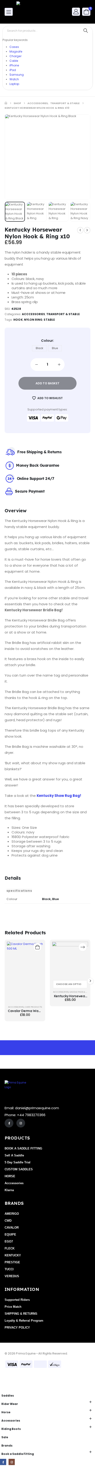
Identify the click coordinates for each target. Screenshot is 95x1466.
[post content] (25, 972)
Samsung (16, 75)
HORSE (10, 1176)
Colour (47, 340)
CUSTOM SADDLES (19, 1169)
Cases (14, 47)
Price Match (13, 1306)
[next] (87, 230)
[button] (16, 157)
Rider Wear (9, 1404)
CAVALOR (12, 1227)
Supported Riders (17, 1299)
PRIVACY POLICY (17, 1327)
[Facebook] (9, 1123)
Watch (14, 79)
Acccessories (33, 314)
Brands (6, 1445)
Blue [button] (55, 348)
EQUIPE (10, 1234)
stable (49, 320)
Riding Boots (11, 1429)
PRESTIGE (12, 1262)
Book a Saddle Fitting (17, 1454)
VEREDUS (12, 1276)
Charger (15, 56)
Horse (5, 1412)
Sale (4, 1437)
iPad (12, 70)
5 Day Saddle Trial (17, 1162)
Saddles (7, 1396)
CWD (8, 1220)
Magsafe (15, 51)
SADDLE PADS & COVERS (82, 991)
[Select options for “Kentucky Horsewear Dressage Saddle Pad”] (82, 947)
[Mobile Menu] (9, 12)
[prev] (80, 230)
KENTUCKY (13, 1255)
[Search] (85, 30)
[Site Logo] (29, 11)
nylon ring (33, 320)
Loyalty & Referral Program (24, 1320)
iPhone (14, 65)
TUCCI (9, 1269)
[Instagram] (20, 1123)
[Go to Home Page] (6, 103)
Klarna (9, 1190)
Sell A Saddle (14, 1155)
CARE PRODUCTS (33, 1006)
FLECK (10, 1248)
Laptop (14, 84)
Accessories (10, 1421)
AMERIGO (12, 1213)
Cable (13, 61)
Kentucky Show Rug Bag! (59, 795)
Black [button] (39, 348)
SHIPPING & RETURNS (21, 1313)
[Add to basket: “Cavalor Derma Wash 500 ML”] (37, 947)
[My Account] (76, 11)
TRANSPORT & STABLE (63, 314)
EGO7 (9, 1241)
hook (18, 320)
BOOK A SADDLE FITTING (23, 1148)
